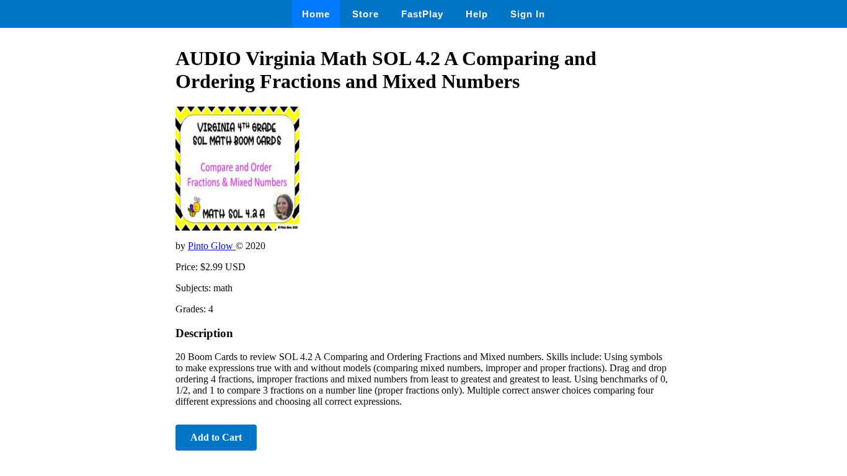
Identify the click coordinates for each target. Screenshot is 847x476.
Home (316, 14)
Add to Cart (216, 437)
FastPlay (422, 14)
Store (365, 14)
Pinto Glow (212, 245)
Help (477, 14)
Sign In (527, 14)
